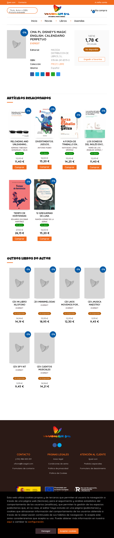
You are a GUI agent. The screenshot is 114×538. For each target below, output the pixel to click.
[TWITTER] (59, 445)
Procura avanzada (17, 12)
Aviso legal (58, 459)
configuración (36, 521)
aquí (9, 521)
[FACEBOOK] (55, 445)
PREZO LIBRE (57, 64)
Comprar (19, 167)
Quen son (11, 2)
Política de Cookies (58, 473)
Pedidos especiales (93, 463)
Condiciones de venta (58, 463)
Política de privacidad (58, 468)
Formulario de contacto (23, 468)
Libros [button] (63, 20)
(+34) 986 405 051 (23, 459)
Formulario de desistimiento (93, 468)
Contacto (22, 2)
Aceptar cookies (68, 531)
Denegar (45, 531)
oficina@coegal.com (23, 463)
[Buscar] (34, 10)
